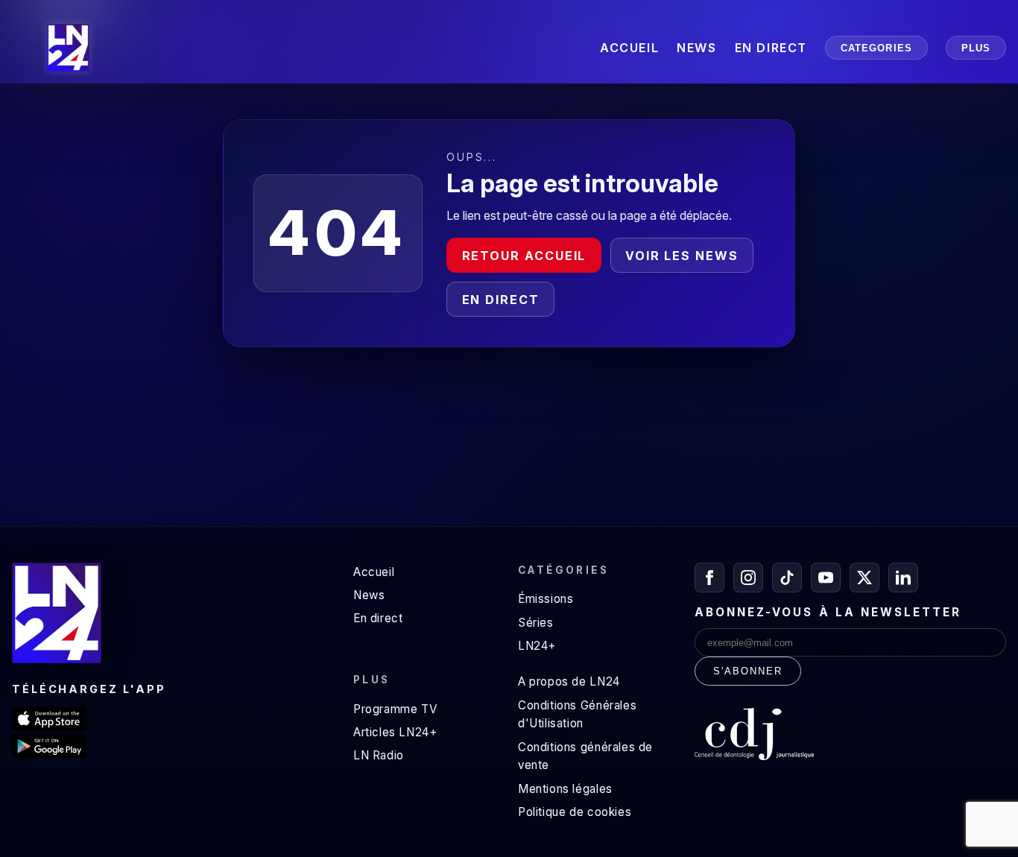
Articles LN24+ (395, 732)
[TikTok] (787, 577)
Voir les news (682, 255)
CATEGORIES (876, 48)
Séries (536, 623)
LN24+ (537, 646)
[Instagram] (748, 577)
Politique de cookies (574, 812)
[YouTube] (826, 577)
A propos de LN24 (569, 681)
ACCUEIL (629, 47)
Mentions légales (565, 789)
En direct (501, 299)
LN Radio (378, 755)
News (369, 595)
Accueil (373, 572)
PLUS (975, 48)
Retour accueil (524, 255)
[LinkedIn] (903, 577)
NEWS (696, 47)
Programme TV (395, 709)
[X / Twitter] (864, 577)
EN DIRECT (771, 47)
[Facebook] (709, 577)
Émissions (545, 599)
